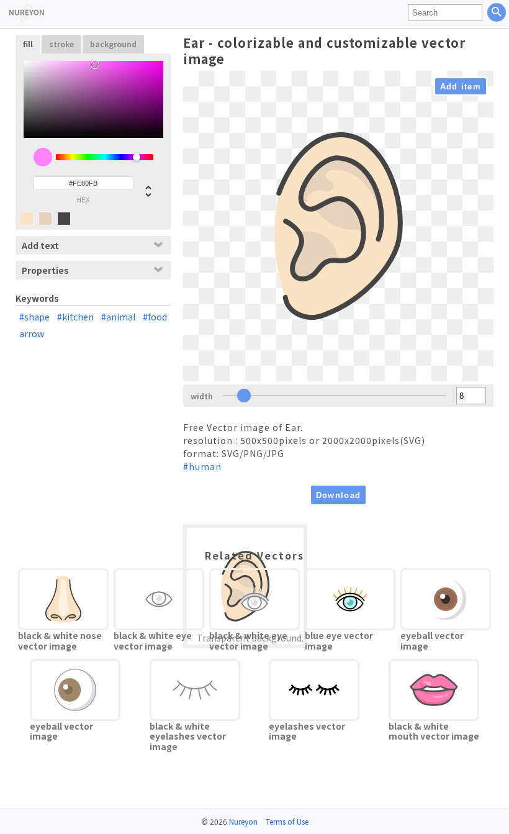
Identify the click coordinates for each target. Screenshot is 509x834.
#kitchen (75, 316)
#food (155, 316)
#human (202, 466)
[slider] (104, 157)
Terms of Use (287, 821)
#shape (34, 316)
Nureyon (243, 821)
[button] (143, 190)
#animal (118, 316)
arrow (31, 333)
